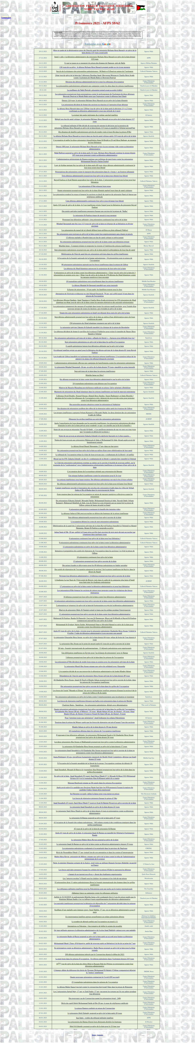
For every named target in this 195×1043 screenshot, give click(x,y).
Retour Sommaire (97, 1035)
